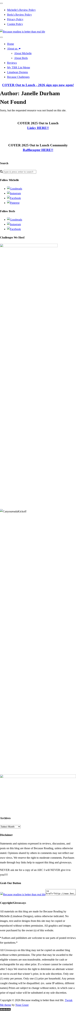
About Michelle (23, 53)
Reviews (12, 62)
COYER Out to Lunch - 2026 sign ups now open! (38, 85)
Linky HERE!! (38, 128)
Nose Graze (22, 1004)
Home (10, 43)
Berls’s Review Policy (19, 14)
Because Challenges (18, 76)
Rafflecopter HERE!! (38, 150)
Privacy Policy (15, 19)
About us (13, 48)
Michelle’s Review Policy (21, 9)
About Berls (21, 58)
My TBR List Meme (18, 67)
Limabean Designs (17, 72)
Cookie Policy (15, 24)
